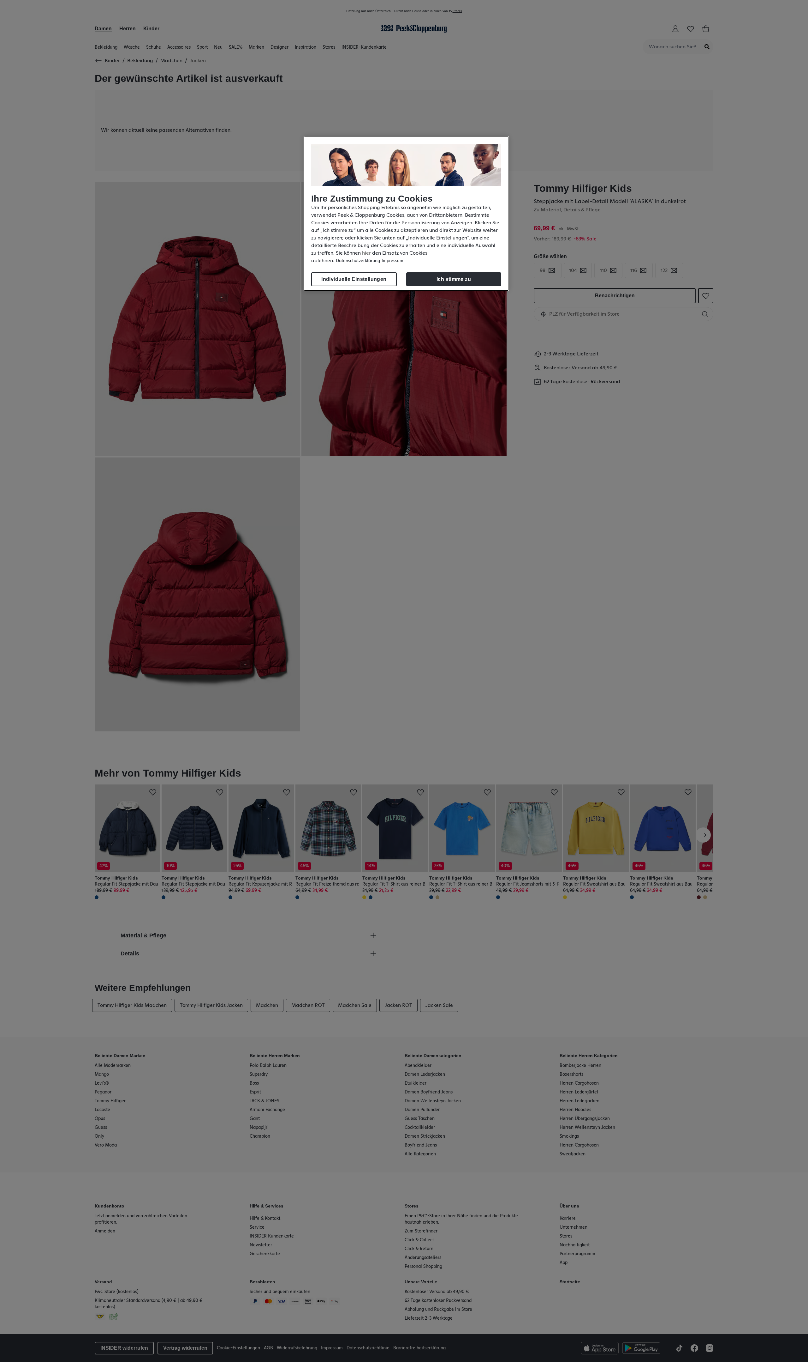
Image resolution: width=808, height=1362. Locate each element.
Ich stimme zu (454, 279)
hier (366, 253)
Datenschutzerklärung (358, 261)
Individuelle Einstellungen (353, 279)
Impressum (392, 261)
